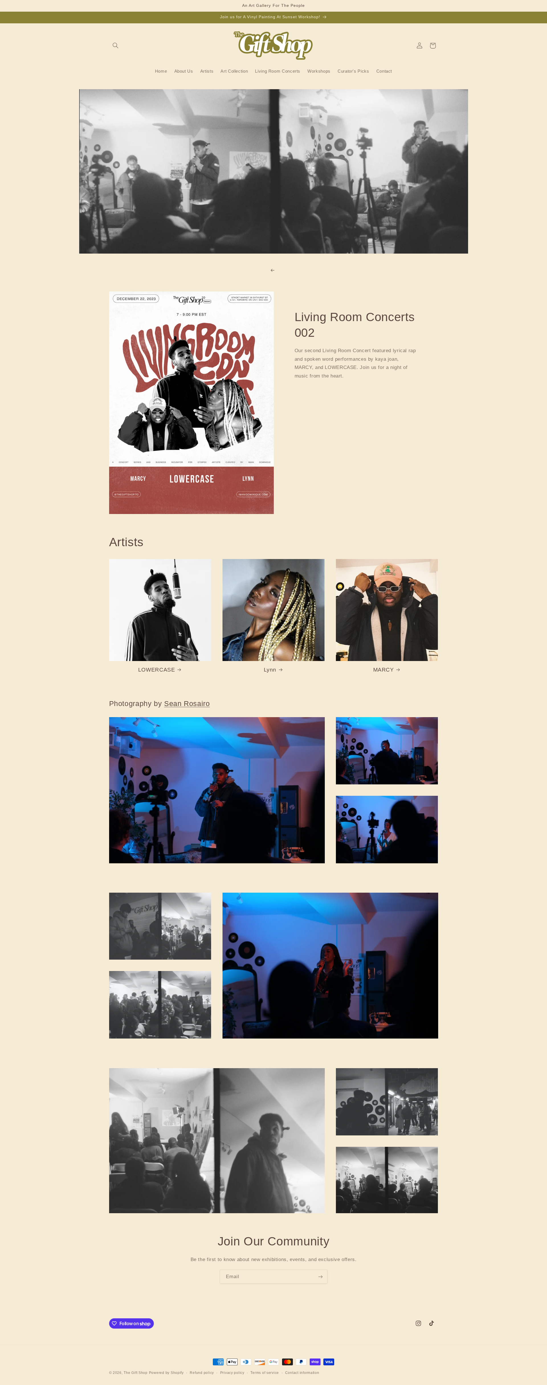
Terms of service (264, 1372)
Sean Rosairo (187, 703)
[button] (115, 45)
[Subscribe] (320, 1277)
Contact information (302, 1372)
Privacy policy (232, 1372)
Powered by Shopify (166, 1372)
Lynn (270, 670)
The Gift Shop (136, 1372)
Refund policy (202, 1372)
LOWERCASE (156, 670)
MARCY (383, 670)
